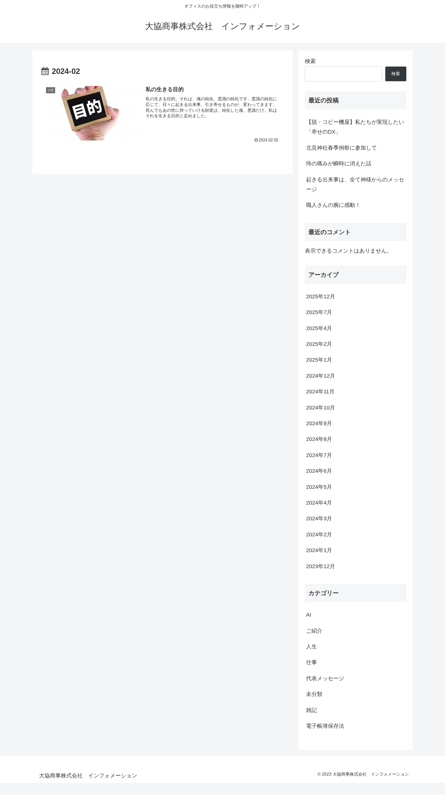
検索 (310, 61)
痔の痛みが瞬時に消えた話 (338, 164)
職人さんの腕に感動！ (333, 205)
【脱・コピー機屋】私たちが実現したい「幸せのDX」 (355, 127)
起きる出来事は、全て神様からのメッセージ (355, 184)
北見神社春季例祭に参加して (341, 148)
